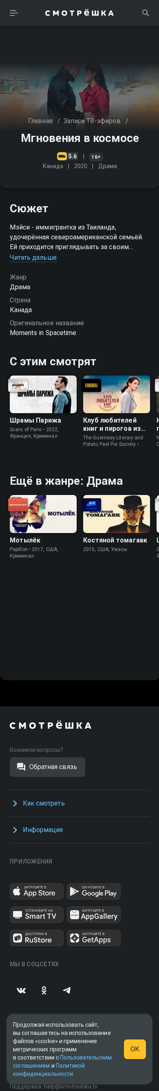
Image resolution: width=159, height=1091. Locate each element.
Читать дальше (33, 257)
